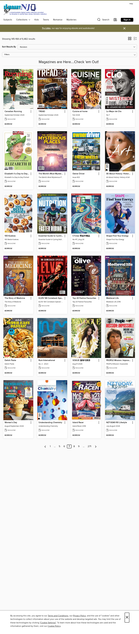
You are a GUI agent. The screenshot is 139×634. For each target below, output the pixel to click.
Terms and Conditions (58, 615)
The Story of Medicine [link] (15, 298)
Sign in (127, 19)
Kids (36, 19)
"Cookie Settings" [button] (48, 622)
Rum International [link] (47, 360)
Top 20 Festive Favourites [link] (84, 298)
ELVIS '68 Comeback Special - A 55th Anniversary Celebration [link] (51, 298)
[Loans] (115, 20)
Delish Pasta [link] (10, 360)
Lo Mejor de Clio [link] (113, 111)
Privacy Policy (79, 615)
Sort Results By (9, 47)
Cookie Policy (54, 626)
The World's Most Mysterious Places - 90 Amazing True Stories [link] (51, 174)
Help (131, 4)
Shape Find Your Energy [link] (117, 236)
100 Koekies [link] (10, 236)
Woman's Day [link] (11, 422)
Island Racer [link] (78, 422)
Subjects (7, 19)
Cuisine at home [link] (79, 111)
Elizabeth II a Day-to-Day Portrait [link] (17, 174)
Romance (57, 19)
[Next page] (95, 446)
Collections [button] (22, 19)
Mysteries (71, 19)
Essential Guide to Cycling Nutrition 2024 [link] (51, 236)
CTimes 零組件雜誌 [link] (81, 236)
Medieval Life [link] (112, 298)
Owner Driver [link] (78, 174)
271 (89, 446)
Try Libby (46, 28)
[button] (103, 20)
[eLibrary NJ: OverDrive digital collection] (25, 9)
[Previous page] (45, 446)
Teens (46, 19)
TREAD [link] (42, 111)
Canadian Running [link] (13, 111)
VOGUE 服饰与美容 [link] (81, 360)
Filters (7, 54)
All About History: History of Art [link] (118, 174)
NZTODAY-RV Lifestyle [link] (116, 422)
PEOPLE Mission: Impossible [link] (118, 360)
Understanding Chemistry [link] (50, 422)
